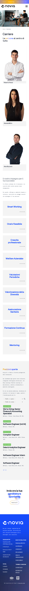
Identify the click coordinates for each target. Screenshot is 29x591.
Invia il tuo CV (14, 502)
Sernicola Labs (21, 583)
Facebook (5, 571)
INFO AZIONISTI (19, 552)
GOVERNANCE (19, 546)
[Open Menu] (26, 6)
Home (4, 29)
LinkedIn (5, 566)
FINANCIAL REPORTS (20, 543)
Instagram (5, 569)
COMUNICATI (19, 549)
